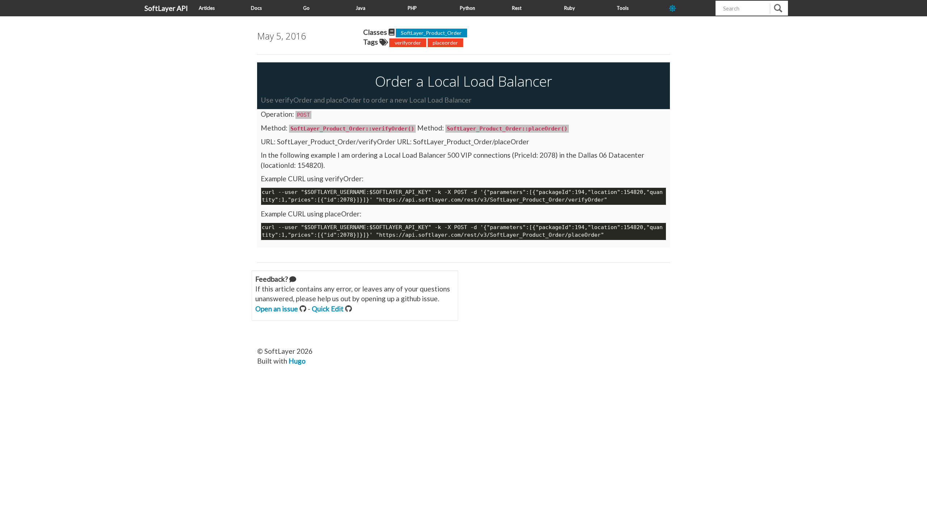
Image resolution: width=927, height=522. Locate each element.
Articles (207, 8)
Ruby (569, 8)
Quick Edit (328, 308)
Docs (256, 8)
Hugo (297, 361)
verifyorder (408, 43)
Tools (623, 8)
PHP (412, 8)
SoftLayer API (166, 8)
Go (306, 8)
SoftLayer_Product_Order (431, 33)
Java (360, 8)
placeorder (445, 43)
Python (467, 8)
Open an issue (276, 308)
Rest (516, 8)
